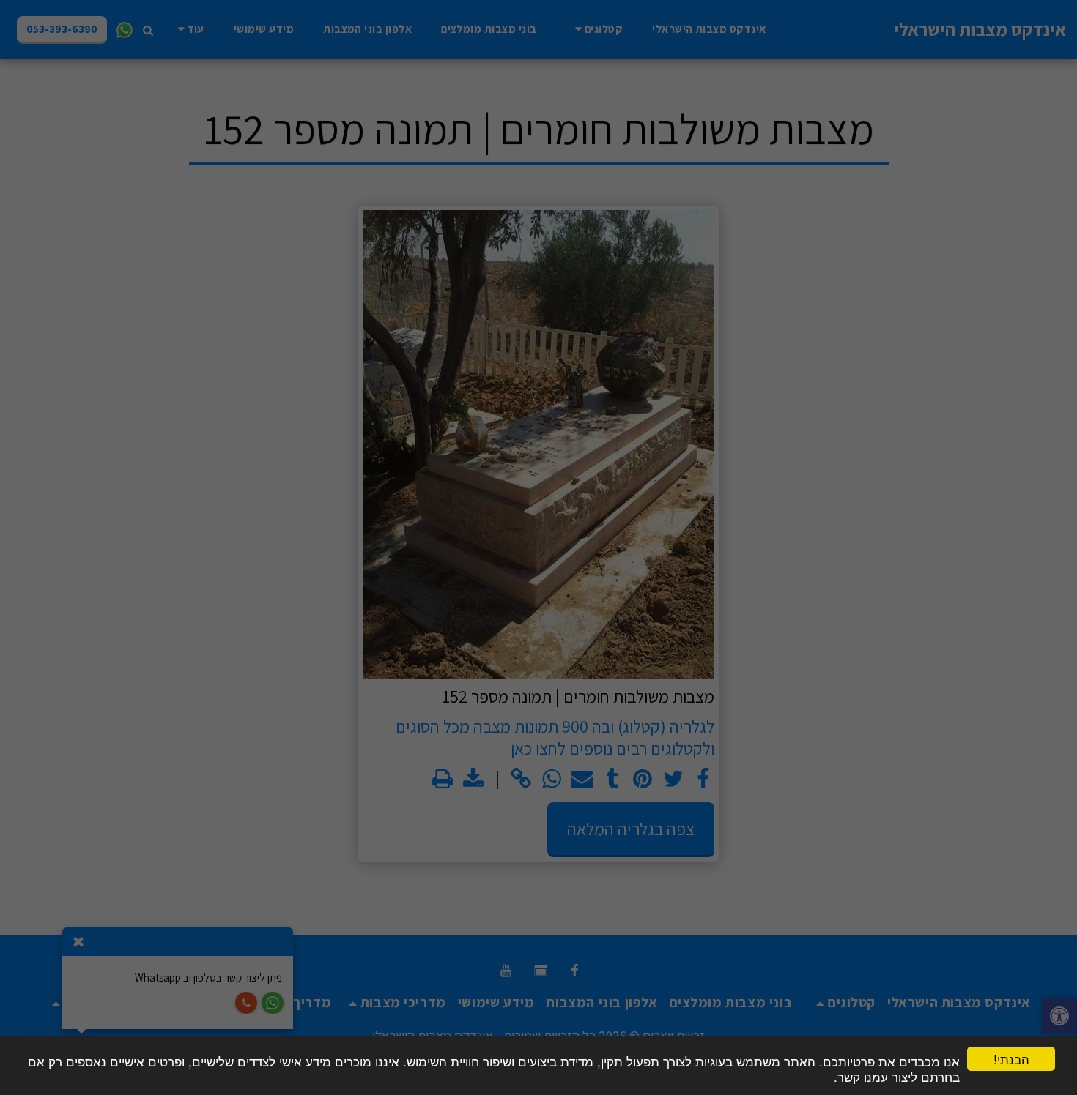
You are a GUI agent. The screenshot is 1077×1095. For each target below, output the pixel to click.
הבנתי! (1011, 1059)
